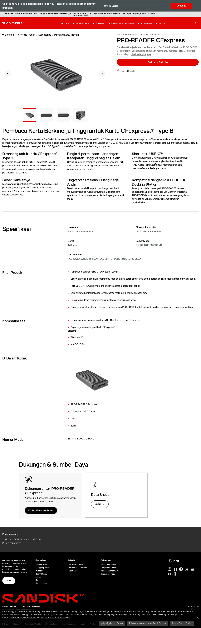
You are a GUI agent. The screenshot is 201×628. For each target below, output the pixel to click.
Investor (39, 571)
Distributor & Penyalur (77, 567)
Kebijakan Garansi (108, 567)
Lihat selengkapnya (141, 54)
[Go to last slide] (8, 73)
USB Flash (100, 23)
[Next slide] (102, 73)
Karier (38, 580)
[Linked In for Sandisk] (192, 569)
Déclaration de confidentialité (22, 617)
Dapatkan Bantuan (108, 564)
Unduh (98, 504)
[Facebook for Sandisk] (175, 569)
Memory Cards (82, 23)
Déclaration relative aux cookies (55, 617)
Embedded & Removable (122, 23)
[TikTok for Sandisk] (181, 569)
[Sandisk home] (13, 23)
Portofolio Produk (75, 564)
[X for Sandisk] (187, 569)
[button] (29, 115)
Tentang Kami (41, 564)
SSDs (66, 23)
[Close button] (196, 6)
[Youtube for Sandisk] (169, 574)
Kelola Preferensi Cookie (112, 623)
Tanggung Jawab (42, 567)
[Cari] (197, 23)
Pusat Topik (73, 571)
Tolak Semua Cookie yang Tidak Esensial (147, 623)
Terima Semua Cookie (182, 623)
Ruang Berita (41, 574)
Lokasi (38, 577)
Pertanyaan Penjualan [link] (158, 62)
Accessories (146, 23)
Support (162, 23)
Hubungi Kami (41, 583)
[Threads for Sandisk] (175, 574)
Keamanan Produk (108, 574)
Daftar (9, 580)
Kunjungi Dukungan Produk (41, 510)
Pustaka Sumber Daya (109, 571)
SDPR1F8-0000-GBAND (81, 438)
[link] (126, 70)
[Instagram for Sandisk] (169, 569)
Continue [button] (181, 5)
